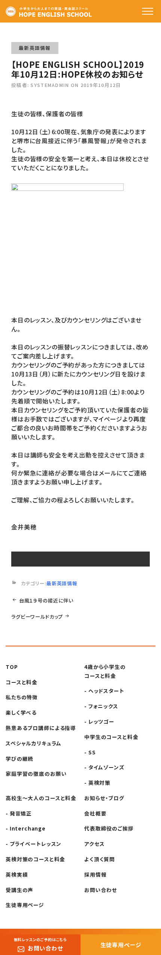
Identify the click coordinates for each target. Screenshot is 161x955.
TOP (12, 666)
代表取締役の (109, 828)
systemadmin (49, 84)
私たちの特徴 (22, 697)
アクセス (94, 843)
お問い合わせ (100, 890)
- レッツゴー (99, 721)
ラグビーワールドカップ (37, 616)
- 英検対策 (97, 782)
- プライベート (33, 843)
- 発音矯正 (19, 813)
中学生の (111, 737)
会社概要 (95, 813)
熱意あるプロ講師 (41, 728)
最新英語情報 (35, 47)
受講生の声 (19, 890)
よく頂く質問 (99, 859)
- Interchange (26, 828)
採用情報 (95, 874)
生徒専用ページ (25, 905)
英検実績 (17, 874)
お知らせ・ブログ (104, 798)
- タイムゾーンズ (104, 767)
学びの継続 (19, 758)
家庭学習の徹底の (36, 773)
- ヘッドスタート (104, 690)
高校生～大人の (41, 798)
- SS (89, 752)
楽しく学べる (21, 712)
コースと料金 (21, 682)
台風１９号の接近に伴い (46, 600)
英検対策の (35, 859)
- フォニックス (101, 706)
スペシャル (33, 743)
